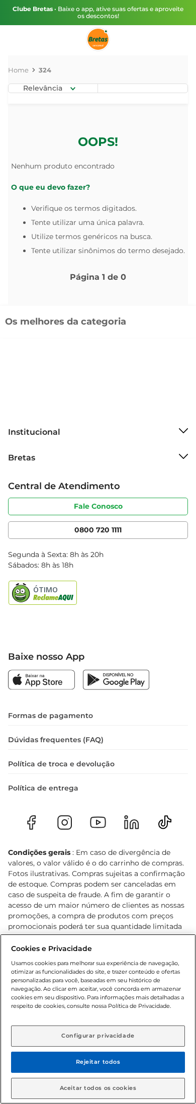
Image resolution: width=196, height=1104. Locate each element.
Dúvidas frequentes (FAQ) (56, 739)
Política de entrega (43, 788)
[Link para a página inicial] (18, 69)
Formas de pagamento (50, 715)
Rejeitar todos (98, 1061)
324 (45, 70)
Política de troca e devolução (61, 763)
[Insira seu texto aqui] (41, 681)
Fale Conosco (98, 506)
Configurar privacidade (98, 1035)
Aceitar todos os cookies (98, 1087)
